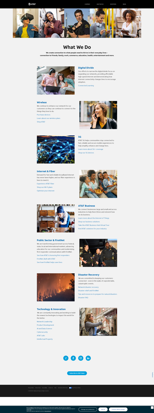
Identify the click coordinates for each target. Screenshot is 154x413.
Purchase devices (43, 115)
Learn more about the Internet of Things (93, 218)
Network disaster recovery (88, 287)
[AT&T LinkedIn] (88, 358)
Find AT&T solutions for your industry (92, 228)
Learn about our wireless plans (48, 118)
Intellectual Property (45, 339)
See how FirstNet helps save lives (49, 262)
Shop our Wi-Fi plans (44, 187)
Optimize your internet (46, 191)
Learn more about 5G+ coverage (90, 149)
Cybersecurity (42, 332)
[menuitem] (87, 4)
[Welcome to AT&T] (32, 4)
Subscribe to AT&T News (77, 373)
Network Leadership (44, 321)
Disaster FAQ (83, 297)
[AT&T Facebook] (73, 358)
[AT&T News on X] (65, 358)
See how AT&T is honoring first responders (53, 255)
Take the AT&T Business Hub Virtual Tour (93, 225)
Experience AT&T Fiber (45, 183)
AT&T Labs (41, 335)
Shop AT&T (41, 122)
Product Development (45, 325)
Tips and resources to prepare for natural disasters (97, 294)
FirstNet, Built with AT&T (46, 259)
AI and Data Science (44, 328)
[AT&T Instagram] (80, 358)
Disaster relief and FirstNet (88, 290)
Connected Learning (86, 85)
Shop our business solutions (89, 221)
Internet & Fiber (46, 171)
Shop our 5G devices (86, 153)
